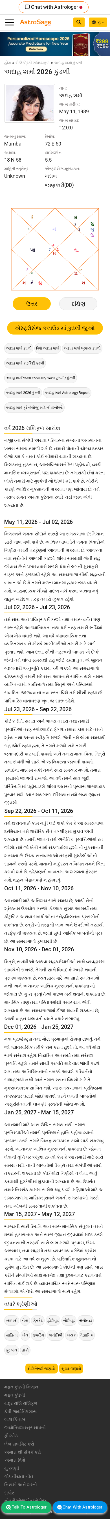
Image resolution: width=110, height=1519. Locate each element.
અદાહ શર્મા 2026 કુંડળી (23, 392)
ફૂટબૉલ (11, 1350)
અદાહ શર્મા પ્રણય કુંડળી (82, 348)
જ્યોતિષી (55, 1335)
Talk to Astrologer (29, 1507)
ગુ (100, 22)
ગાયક (71, 1335)
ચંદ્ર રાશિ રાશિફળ (20, 1403)
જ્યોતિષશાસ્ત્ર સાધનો (25, 1427)
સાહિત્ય (12, 1335)
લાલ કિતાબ (14, 1419)
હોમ (7, 62)
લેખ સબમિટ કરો (19, 1444)
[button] (8, 44)
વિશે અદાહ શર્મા (47, 348)
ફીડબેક (11, 1435)
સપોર (9, 1493)
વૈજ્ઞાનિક (86, 1335)
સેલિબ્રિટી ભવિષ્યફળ (33, 62)
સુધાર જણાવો (71, 1368)
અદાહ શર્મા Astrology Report (67, 392)
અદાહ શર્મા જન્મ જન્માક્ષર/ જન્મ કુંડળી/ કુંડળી (40, 378)
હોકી (25, 1350)
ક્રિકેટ (38, 1320)
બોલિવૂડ (69, 1320)
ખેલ (25, 1335)
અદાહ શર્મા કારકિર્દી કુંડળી (25, 363)
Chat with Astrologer (52, 7)
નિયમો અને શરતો (20, 1484)
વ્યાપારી (11, 1320)
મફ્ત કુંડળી (14, 1395)
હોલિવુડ (53, 1320)
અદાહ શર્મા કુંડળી (19, 348)
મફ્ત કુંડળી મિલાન (21, 1387)
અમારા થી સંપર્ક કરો (22, 1452)
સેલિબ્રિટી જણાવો (42, 1368)
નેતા (25, 1320)
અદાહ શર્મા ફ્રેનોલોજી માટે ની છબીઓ (34, 407)
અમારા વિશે (14, 1460)
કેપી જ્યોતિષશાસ (20, 1411)
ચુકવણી (11, 1468)
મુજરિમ (38, 1335)
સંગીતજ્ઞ (85, 1320)
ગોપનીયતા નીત (18, 1476)
